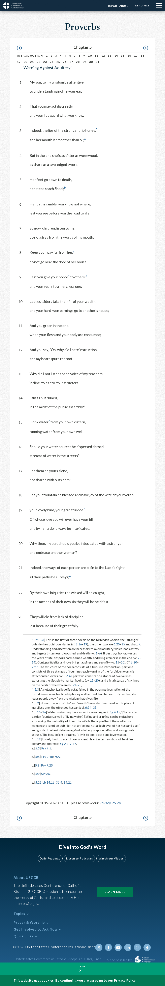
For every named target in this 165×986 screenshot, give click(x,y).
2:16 (79, 644)
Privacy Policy (110, 803)
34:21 (68, 782)
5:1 (36, 640)
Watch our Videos (111, 858)
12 (103, 55)
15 (123, 55)
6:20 (116, 644)
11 (96, 55)
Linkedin (127, 947)
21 (32, 61)
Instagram (137, 947)
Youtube (118, 947)
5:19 (37, 739)
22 (38, 61)
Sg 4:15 (115, 712)
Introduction (30, 55)
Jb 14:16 (49, 782)
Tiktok (147, 947)
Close (81, 966)
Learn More (115, 891)
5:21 (38, 782)
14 (116, 55)
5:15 (37, 712)
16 (129, 55)
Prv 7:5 (46, 748)
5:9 (36, 703)
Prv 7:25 (47, 765)
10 (90, 55)
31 (97, 61)
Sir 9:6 (45, 774)
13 (109, 55)
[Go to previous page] (21, 48)
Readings (142, 5)
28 (78, 61)
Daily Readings (50, 858)
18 (142, 55)
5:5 (37, 756)
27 (71, 61)
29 (84, 61)
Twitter (98, 947)
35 (123, 644)
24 (52, 61)
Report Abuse (118, 5)
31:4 (59, 782)
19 (19, 61)
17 (136, 55)
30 (91, 61)
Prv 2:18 (47, 756)
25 (58, 61)
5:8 (37, 765)
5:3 (36, 689)
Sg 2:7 (64, 743)
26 (65, 61)
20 (25, 61)
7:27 (35, 667)
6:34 (88, 707)
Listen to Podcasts (79, 858)
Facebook (108, 947)
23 (45, 61)
